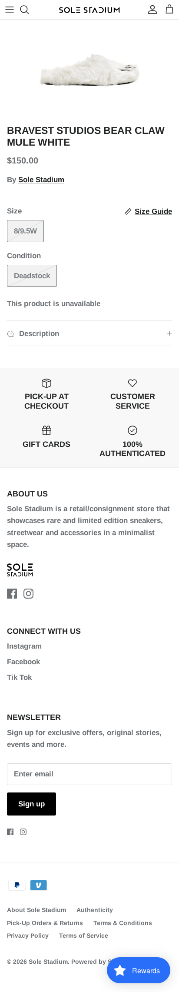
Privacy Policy (28, 935)
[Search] (28, 9)
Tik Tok (19, 677)
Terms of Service (83, 935)
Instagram (24, 646)
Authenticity (94, 909)
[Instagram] (28, 594)
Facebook (23, 662)
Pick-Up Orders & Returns (45, 922)
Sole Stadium (41, 180)
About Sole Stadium (36, 909)
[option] (89, 70)
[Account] (150, 9)
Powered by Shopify (101, 961)
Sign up (31, 804)
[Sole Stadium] (89, 9)
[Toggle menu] (9, 9)
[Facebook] (12, 594)
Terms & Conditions (122, 922)
